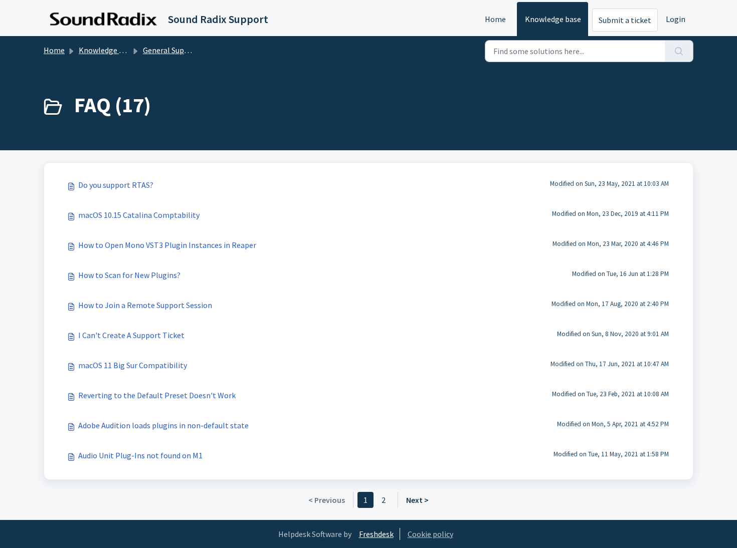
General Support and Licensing (195, 50)
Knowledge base (553, 19)
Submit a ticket (625, 20)
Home (495, 19)
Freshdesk (376, 534)
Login (675, 19)
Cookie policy (430, 534)
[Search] (679, 51)
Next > (417, 500)
